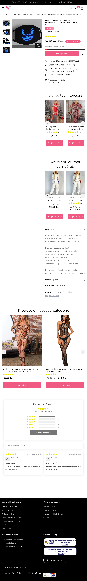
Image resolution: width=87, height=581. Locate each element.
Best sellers (68, 292)
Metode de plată (50, 510)
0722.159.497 (73, 61)
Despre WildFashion (9, 507)
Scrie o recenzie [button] (43, 433)
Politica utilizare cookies (11, 521)
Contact (46, 517)
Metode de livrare (50, 507)
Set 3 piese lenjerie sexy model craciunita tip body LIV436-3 (54, 128)
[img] (10, 454)
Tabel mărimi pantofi (9, 543)
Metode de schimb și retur (53, 514)
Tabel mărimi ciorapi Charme (12, 547)
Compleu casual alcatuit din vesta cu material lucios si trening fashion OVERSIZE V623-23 (76, 199)
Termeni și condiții (8, 510)
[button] (51, 36)
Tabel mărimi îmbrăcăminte (12, 539)
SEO (20, 567)
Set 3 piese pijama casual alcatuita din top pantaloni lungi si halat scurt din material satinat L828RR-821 (76, 128)
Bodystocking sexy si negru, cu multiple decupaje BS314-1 (64, 370)
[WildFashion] (8, 8)
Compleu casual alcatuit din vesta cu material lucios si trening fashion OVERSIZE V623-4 (55, 199)
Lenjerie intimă (52, 296)
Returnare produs (55, 560)
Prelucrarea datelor (9, 514)
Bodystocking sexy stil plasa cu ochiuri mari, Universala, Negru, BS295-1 (20, 370)
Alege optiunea (55, 143)
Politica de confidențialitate (12, 517)
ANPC (4, 525)
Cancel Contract (7, 528)
